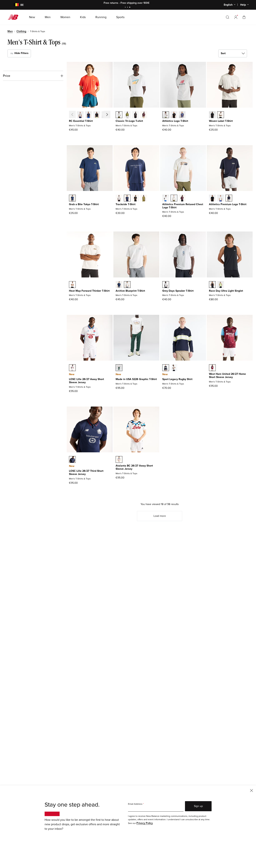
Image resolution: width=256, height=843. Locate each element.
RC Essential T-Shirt (81, 121)
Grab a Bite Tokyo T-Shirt (84, 204)
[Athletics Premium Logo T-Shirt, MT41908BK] (212, 198)
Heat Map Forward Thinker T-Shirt (89, 290)
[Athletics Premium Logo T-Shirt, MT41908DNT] (228, 198)
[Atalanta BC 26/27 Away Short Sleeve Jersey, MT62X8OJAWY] (119, 459)
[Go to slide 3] (130, 7)
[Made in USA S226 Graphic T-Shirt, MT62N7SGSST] (119, 368)
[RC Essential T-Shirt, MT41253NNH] (88, 115)
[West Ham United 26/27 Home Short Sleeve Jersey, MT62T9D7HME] (212, 368)
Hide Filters (21, 53)
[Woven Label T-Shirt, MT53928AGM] (220, 115)
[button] (236, 17)
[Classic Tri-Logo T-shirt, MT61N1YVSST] (119, 115)
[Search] (228, 17)
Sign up (198, 806)
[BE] (14, 4)
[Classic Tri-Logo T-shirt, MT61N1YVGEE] (127, 115)
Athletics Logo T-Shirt (175, 121)
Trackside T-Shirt (125, 204)
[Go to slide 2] (128, 7)
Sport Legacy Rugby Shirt (177, 379)
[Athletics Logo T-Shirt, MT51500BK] (174, 115)
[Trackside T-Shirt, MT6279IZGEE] (143, 198)
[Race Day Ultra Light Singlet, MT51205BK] (212, 284)
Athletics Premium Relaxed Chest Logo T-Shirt (182, 206)
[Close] (251, 790)
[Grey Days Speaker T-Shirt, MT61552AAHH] (165, 284)
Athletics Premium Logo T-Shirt (227, 204)
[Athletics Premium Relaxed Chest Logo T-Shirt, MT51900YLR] (182, 198)
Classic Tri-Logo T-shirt (129, 121)
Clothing (21, 31)
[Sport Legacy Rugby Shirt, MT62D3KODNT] (165, 368)
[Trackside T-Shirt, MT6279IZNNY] (127, 198)
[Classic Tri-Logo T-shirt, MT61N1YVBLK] (135, 115)
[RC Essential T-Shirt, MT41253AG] (80, 115)
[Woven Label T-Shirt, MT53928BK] (212, 115)
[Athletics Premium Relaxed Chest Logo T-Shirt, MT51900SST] (165, 198)
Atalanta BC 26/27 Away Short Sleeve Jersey (134, 467)
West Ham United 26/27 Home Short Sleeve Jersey (227, 375)
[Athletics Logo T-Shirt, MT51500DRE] (182, 115)
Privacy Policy (144, 823)
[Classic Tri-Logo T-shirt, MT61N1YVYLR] (143, 115)
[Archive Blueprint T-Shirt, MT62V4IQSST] (127, 284)
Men (10, 31)
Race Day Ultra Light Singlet (226, 290)
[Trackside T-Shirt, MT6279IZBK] (135, 198)
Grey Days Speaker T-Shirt (178, 290)
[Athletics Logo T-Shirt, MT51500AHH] (165, 115)
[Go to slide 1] (126, 7)
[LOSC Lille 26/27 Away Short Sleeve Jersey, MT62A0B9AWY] (72, 368)
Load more (159, 516)
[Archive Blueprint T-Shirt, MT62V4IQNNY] (119, 284)
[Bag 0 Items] (244, 17)
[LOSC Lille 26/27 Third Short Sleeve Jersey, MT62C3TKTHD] (72, 459)
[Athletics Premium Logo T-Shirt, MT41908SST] (220, 198)
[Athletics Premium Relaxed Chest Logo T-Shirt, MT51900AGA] (174, 198)
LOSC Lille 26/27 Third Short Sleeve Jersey (86, 472)
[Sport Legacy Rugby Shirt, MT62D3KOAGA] (174, 368)
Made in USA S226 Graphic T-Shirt (136, 379)
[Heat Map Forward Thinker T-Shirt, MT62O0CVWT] (72, 284)
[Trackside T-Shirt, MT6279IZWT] (119, 198)
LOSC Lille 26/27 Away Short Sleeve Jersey (86, 381)
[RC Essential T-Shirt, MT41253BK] (96, 115)
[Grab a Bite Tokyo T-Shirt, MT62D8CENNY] (72, 198)
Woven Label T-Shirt (221, 121)
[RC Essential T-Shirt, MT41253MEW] (105, 115)
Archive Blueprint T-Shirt (130, 290)
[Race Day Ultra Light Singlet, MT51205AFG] (220, 284)
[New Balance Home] (14, 17)
